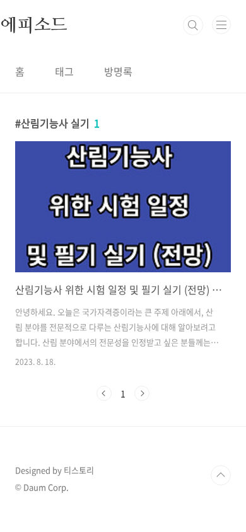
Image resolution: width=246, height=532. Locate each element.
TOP (221, 475)
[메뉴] (221, 24)
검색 (193, 25)
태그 (64, 71)
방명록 (118, 71)
